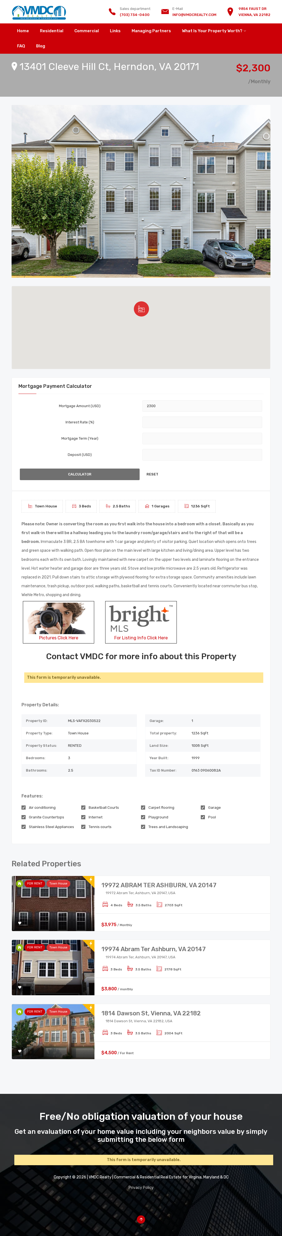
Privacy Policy (141, 1187)
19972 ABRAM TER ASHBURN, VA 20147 (158, 885)
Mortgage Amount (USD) (80, 406)
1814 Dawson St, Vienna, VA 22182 (151, 1013)
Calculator (79, 474)
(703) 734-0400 (135, 15)
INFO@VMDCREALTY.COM (194, 15)
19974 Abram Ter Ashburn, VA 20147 (153, 949)
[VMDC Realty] (39, 12)
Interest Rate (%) (80, 422)
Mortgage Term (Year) (79, 438)
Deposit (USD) (80, 455)
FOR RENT (34, 883)
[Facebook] (141, 1202)
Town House (58, 883)
